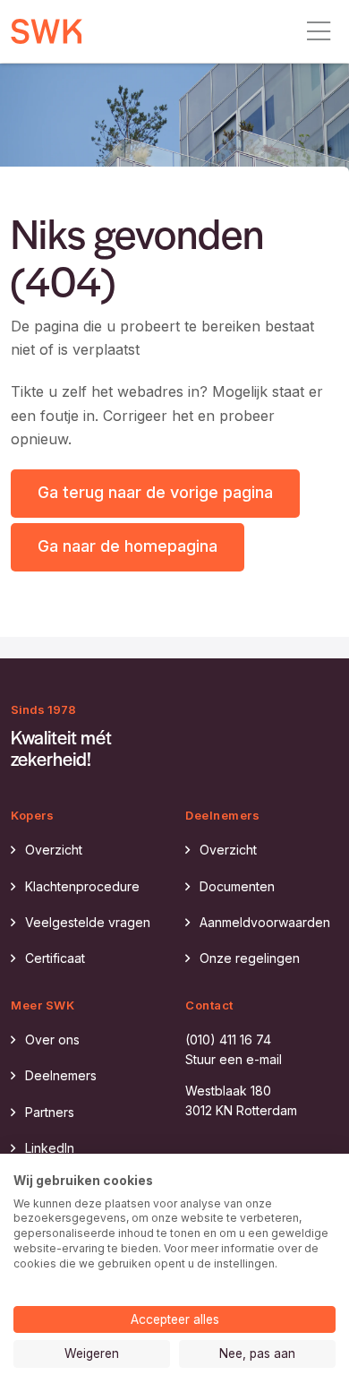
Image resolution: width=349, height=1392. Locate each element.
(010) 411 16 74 (228, 1039)
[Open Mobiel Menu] (318, 31)
